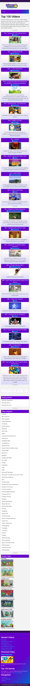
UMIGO (4, 533)
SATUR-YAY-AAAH (7, 506)
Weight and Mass (17, 120)
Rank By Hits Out (6, 405)
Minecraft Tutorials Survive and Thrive (12, 474)
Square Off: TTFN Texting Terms (17, 33)
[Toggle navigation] (4, 11)
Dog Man (4, 428)
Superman (5, 521)
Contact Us (4, 677)
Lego (3, 467)
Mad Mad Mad (6, 654)
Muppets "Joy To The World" (17, 314)
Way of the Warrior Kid (8, 542)
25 (24, 390)
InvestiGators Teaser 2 (7, 641)
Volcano (17, 139)
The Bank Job (5, 643)
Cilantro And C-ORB (6, 648)
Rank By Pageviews (7, 400)
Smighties (4, 511)
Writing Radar (5, 550)
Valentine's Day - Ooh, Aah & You (17, 103)
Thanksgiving (5, 525)
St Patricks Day (6, 516)
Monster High (5, 482)
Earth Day (4, 431)
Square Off (5, 513)
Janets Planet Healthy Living (10, 448)
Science (4, 508)
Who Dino (4, 640)
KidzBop (4, 455)
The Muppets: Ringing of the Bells (16, 329)
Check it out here (17, 673)
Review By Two (6, 504)
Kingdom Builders (7, 457)
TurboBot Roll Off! (17, 52)
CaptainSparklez (6, 421)
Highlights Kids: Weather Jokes (16, 228)
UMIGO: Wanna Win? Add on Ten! (17, 156)
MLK (3, 479)
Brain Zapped (5, 419)
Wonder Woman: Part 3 (17, 265)
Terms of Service (5, 679)
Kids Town (4, 453)
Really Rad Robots (7, 501)
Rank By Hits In (6, 402)
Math (3, 470)
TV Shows (4, 530)
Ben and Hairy (6, 416)
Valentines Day (6, 537)
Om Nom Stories (6, 489)
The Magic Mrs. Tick (6, 645)
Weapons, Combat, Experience (16, 209)
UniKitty (4, 535)
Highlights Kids (6, 440)
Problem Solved (6, 496)
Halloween (5, 438)
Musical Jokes (17, 345)
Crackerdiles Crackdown (8, 646)
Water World (17, 173)
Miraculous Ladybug (7, 477)
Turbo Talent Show (16, 68)
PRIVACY (3, 680)
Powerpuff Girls (6, 494)
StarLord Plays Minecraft (8, 518)
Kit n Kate (4, 460)
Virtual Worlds (6, 540)
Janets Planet (5, 445)
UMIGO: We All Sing (16, 190)
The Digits (4, 528)
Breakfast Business (6, 650)
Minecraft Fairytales (7, 472)
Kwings (4, 462)
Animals (4, 414)
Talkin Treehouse (7, 523)
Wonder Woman (6, 547)
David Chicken (6, 426)
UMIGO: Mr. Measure (17, 299)
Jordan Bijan (5, 450)
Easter (3, 433)
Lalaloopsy (5, 465)
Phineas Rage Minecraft (8, 491)
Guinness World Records (9, 436)
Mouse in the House (7, 487)
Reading (4, 499)
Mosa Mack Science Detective (10, 484)
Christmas (4, 424)
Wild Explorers (6, 545)
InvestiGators (5, 443)
